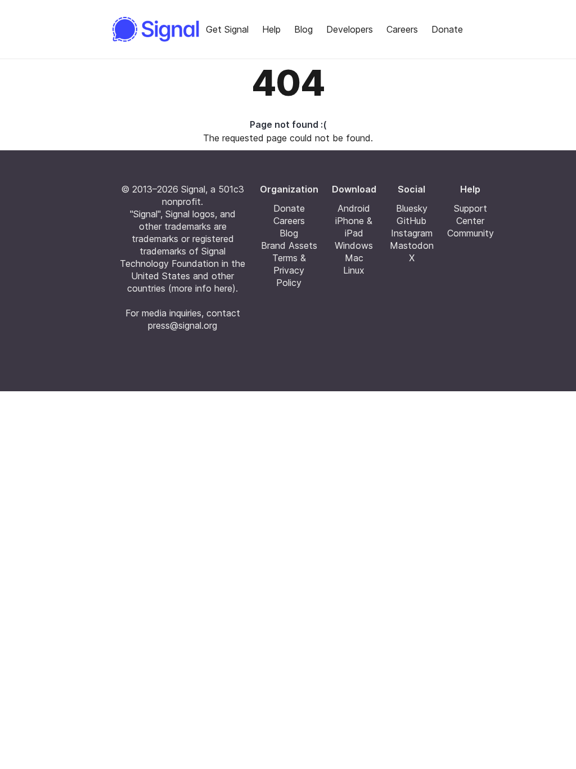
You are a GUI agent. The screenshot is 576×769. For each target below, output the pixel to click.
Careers (402, 29)
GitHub (411, 220)
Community (470, 233)
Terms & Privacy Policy (289, 270)
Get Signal (227, 29)
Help (271, 29)
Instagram (412, 233)
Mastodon (412, 245)
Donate (447, 29)
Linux (353, 270)
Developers (349, 29)
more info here (202, 288)
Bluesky (412, 208)
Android (354, 208)
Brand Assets (289, 245)
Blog (303, 29)
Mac (354, 257)
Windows (354, 245)
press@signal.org (182, 325)
